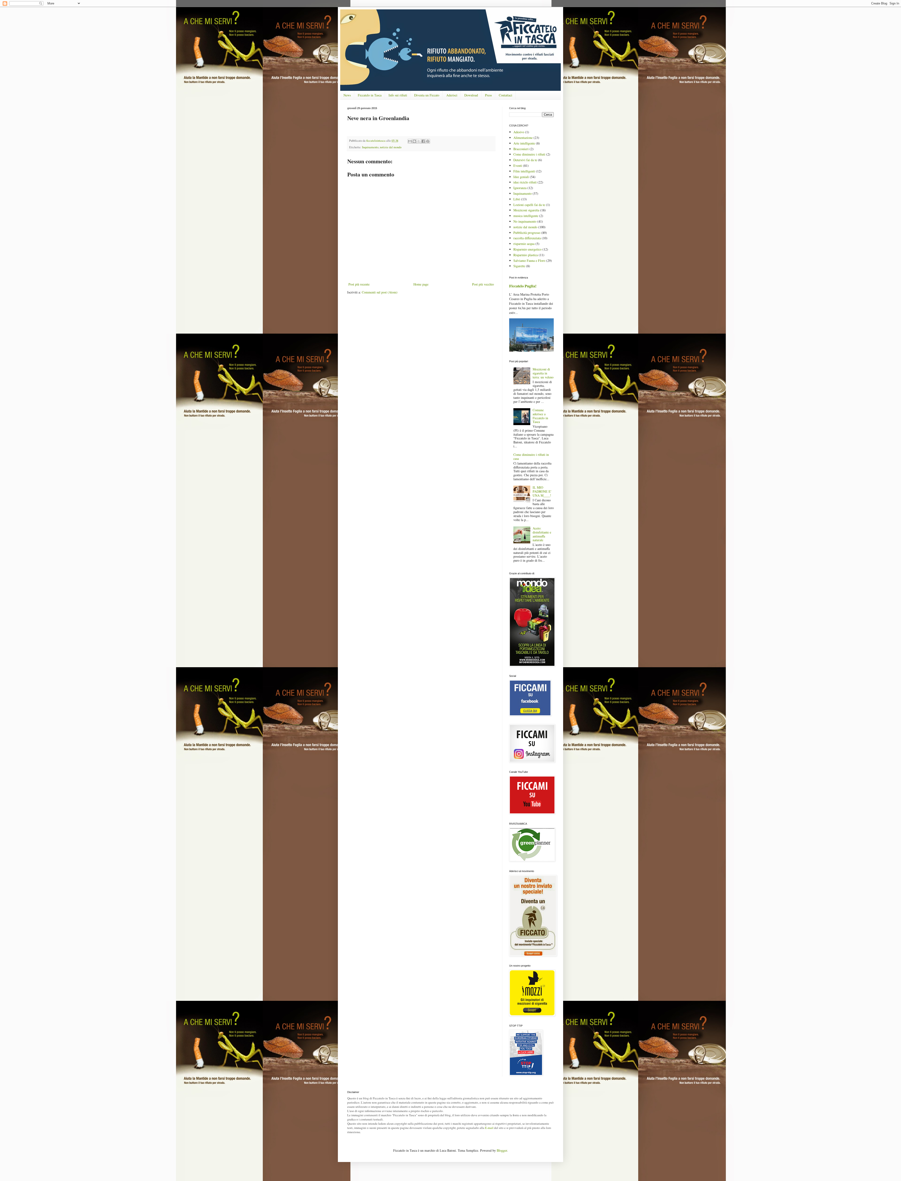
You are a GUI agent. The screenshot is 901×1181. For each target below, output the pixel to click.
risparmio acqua (523, 243)
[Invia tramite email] (410, 141)
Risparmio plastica (525, 255)
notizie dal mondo (390, 147)
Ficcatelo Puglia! (522, 286)
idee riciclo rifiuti (525, 182)
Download (471, 95)
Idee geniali (521, 177)
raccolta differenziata (527, 238)
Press (488, 95)
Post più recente (359, 284)
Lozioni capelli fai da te (529, 204)
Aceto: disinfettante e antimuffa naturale (542, 534)
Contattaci (505, 95)
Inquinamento (370, 147)
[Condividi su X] (418, 141)
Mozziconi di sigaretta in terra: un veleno (543, 373)
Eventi (517, 165)
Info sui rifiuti (398, 95)
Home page (420, 284)
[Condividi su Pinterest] (427, 141)
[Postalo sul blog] (414, 141)
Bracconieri (521, 149)
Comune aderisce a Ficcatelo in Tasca (540, 416)
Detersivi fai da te (525, 160)
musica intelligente (525, 215)
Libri (516, 199)
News (347, 95)
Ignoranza (520, 188)
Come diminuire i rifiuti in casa (531, 456)
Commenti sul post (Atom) (379, 292)
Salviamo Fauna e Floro (529, 260)
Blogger (502, 1150)
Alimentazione (523, 137)
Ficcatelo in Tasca (370, 95)
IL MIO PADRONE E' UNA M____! (542, 491)
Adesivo (518, 132)
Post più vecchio (483, 284)
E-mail (489, 1128)
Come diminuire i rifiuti (529, 154)
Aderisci (451, 95)
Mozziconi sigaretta (526, 210)
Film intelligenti (524, 171)
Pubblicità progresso (526, 232)
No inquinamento (524, 221)
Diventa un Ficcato (426, 95)
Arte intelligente (524, 143)
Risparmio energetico (527, 249)
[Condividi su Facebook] (423, 141)
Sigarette (519, 266)
